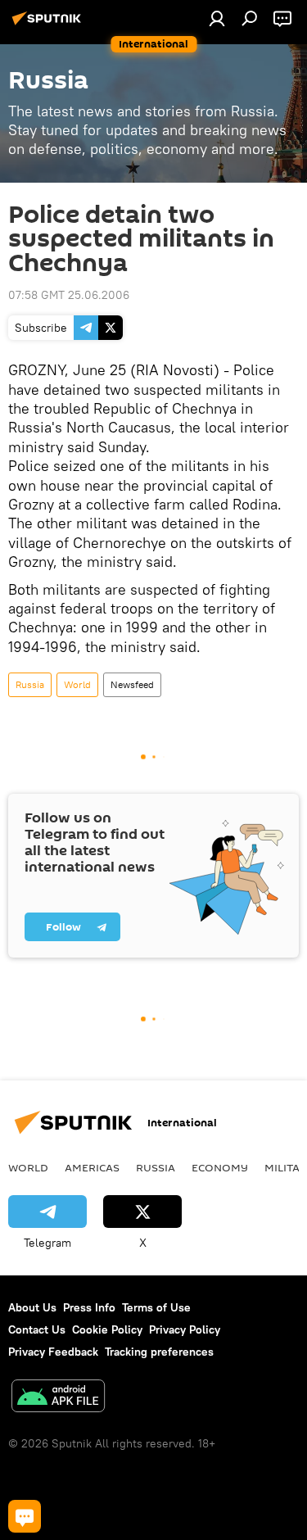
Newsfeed (132, 684)
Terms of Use (156, 1307)
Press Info (89, 1307)
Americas (92, 1167)
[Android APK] (58, 1397)
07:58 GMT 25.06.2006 (68, 295)
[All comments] (24, 1516)
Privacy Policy (184, 1329)
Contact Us (36, 1329)
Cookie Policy (107, 1329)
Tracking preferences (159, 1351)
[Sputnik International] (49, 24)
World (77, 684)
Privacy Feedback (53, 1351)
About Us (32, 1307)
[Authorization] (217, 18)
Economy (220, 1167)
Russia (30, 684)
